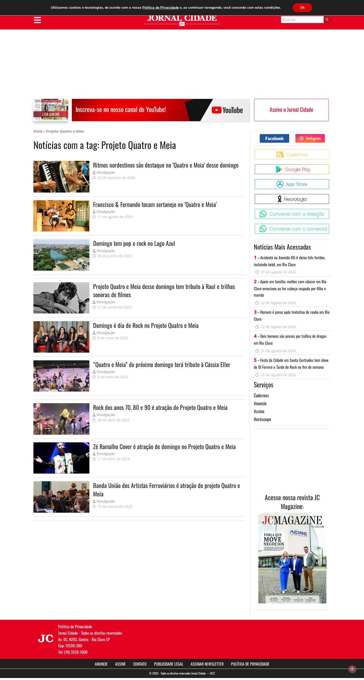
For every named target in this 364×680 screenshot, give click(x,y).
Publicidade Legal (168, 664)
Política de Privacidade (250, 664)
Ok (302, 7)
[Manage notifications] (352, 669)
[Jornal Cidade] (182, 20)
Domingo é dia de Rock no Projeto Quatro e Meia (146, 325)
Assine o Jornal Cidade (291, 109)
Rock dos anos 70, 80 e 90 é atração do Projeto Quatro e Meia (160, 407)
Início (37, 131)
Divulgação (106, 172)
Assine (259, 411)
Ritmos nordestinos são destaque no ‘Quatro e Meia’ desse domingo (165, 164)
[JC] (45, 637)
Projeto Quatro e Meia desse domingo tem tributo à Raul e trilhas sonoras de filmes (164, 290)
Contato (140, 664)
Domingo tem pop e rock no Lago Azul (134, 243)
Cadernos (261, 395)
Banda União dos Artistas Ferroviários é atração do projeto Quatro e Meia (166, 489)
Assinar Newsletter (207, 664)
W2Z (212, 673)
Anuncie (260, 403)
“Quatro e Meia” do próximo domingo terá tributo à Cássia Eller (161, 364)
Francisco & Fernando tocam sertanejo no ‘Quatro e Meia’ (155, 204)
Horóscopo (262, 419)
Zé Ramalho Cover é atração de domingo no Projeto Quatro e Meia (164, 446)
